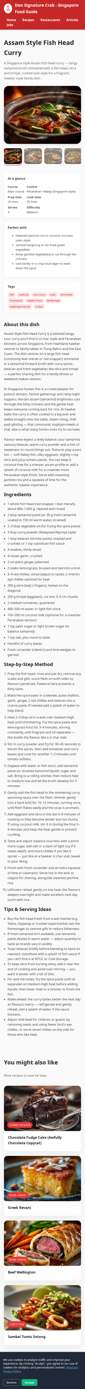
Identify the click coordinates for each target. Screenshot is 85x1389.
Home (11, 20)
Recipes (28, 20)
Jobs (10, 25)
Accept (29, 1382)
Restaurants (50, 20)
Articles (72, 20)
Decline (12, 1382)
